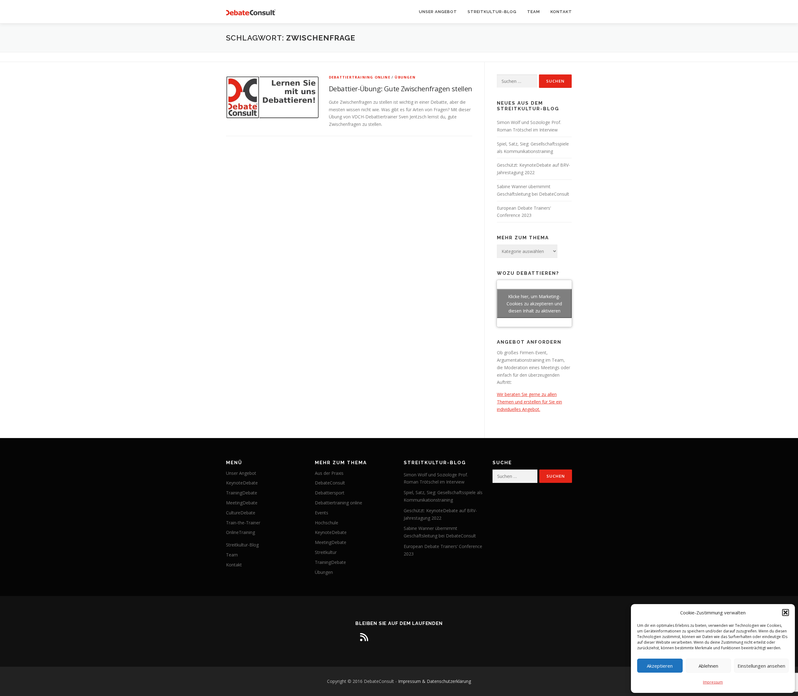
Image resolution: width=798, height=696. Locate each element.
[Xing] (416, 637)
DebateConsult (330, 483)
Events (321, 513)
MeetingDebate (241, 503)
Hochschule (326, 523)
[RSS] (364, 637)
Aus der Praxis (329, 473)
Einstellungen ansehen (761, 666)
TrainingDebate (241, 493)
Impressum (713, 682)
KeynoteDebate (242, 483)
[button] (785, 612)
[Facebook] (381, 637)
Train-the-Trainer (243, 523)
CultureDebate (240, 513)
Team (533, 11)
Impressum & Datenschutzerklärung (434, 681)
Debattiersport (329, 493)
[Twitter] (399, 637)
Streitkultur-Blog (492, 11)
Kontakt (561, 11)
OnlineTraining (240, 532)
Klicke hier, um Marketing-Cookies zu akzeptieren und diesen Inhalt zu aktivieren (534, 303)
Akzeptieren (660, 666)
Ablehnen (708, 666)
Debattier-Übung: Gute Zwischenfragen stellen (400, 88)
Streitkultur (326, 552)
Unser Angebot (438, 11)
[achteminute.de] (434, 637)
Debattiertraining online (359, 77)
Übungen (405, 77)
